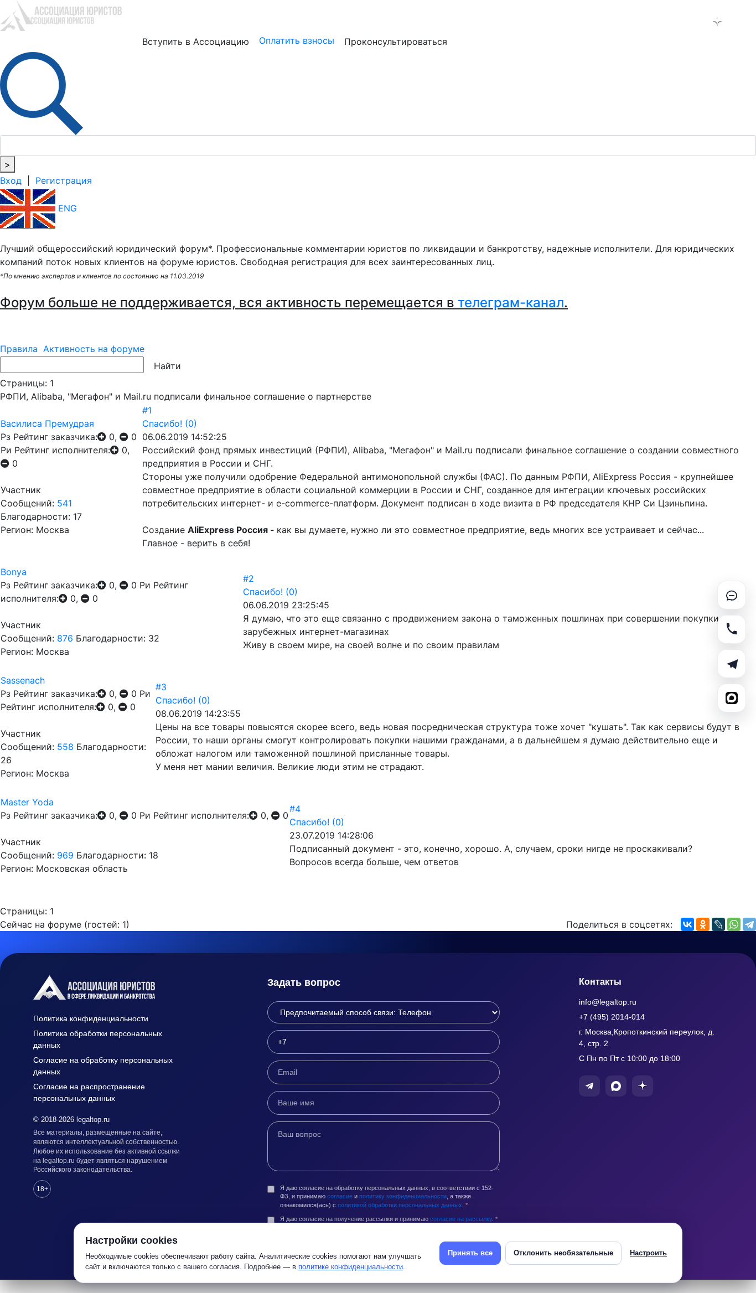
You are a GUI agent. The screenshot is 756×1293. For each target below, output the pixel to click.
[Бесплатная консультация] (731, 595)
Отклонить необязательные (563, 1253)
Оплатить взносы (296, 40)
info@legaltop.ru (607, 1001)
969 (65, 855)
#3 (161, 686)
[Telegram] (749, 924)
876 (65, 638)
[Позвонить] (731, 629)
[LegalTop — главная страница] (110, 987)
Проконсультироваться (395, 41)
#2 (248, 578)
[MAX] (731, 698)
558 (65, 746)
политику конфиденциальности (403, 1196)
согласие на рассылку (461, 1219)
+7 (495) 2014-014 (612, 1016)
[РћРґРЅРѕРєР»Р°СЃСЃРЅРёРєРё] (703, 924)
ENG (66, 208)
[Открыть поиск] (41, 92)
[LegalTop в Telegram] (659, 21)
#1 (147, 410)
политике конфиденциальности (350, 1267)
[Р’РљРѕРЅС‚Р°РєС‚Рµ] (687, 924)
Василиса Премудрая (47, 423)
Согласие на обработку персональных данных (103, 1066)
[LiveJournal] (718, 924)
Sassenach (23, 680)
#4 (295, 808)
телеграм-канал (511, 302)
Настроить (648, 1253)
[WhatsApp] (734, 924)
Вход (11, 180)
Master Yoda (27, 802)
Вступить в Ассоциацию (195, 41)
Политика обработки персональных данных (97, 1039)
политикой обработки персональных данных (400, 1205)
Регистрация (63, 180)
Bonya (14, 571)
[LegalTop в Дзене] (717, 21)
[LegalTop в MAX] (688, 21)
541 (64, 503)
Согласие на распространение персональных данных (89, 1092)
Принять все (470, 1253)
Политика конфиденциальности (90, 1018)
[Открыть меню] (746, 22)
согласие (340, 1196)
